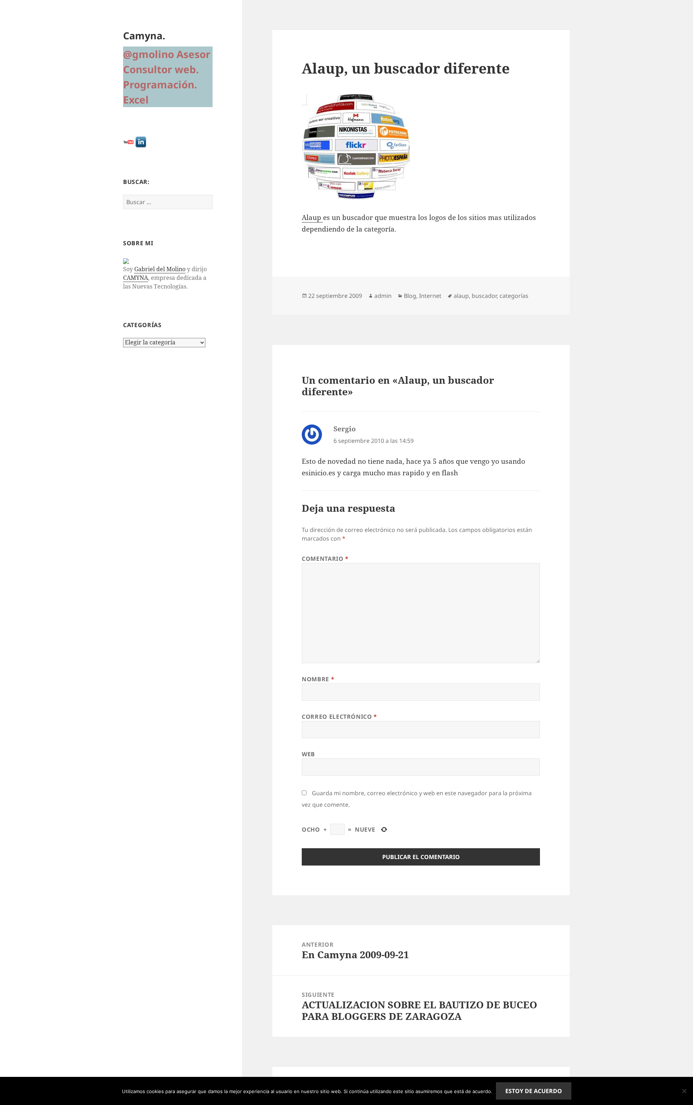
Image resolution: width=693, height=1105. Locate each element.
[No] (684, 1091)
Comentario (325, 559)
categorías (514, 296)
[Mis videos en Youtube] (128, 141)
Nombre (318, 679)
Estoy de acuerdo (533, 1091)
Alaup (312, 217)
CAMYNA (135, 278)
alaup (461, 296)
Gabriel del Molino (160, 269)
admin (383, 296)
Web (308, 754)
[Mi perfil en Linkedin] (140, 141)
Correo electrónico (339, 717)
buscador (484, 296)
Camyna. (144, 35)
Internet (430, 296)
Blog (410, 296)
